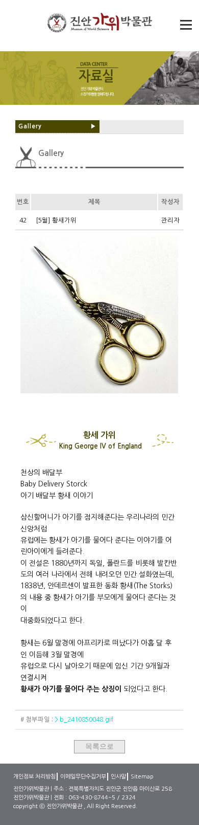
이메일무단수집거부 (83, 776)
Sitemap (142, 776)
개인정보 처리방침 (34, 776)
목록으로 (99, 746)
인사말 (118, 776)
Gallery (57, 126)
